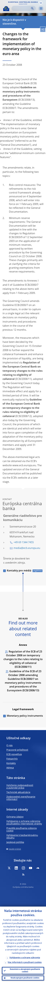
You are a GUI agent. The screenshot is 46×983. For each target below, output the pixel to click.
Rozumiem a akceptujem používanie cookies (25, 970)
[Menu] (41, 8)
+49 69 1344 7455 (24, 542)
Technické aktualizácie (18, 792)
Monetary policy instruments (25, 716)
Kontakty (11, 763)
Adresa (10, 768)
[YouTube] (30, 868)
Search (32, 8)
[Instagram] (23, 868)
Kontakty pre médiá (19, 571)
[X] (9, 868)
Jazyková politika (15, 842)
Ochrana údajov (15, 817)
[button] (41, 3)
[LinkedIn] (16, 868)
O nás (9, 745)
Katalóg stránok (15, 849)
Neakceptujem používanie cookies (25, 978)
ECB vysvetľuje (14, 754)
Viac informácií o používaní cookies (25, 962)
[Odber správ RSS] (23, 874)
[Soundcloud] (38, 868)
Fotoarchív (12, 759)
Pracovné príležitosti (17, 750)
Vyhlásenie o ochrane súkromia (24, 958)
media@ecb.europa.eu (27, 548)
